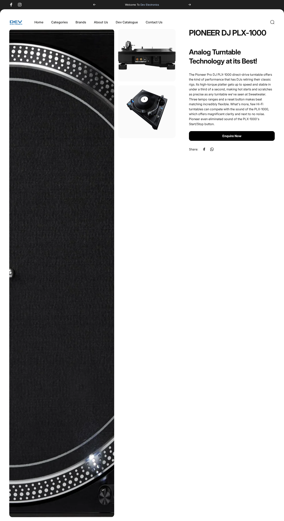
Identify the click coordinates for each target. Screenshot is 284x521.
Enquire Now (231, 136)
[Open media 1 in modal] (61, 273)
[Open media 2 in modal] (147, 55)
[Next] (189, 4)
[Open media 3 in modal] (147, 111)
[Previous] (94, 4)
